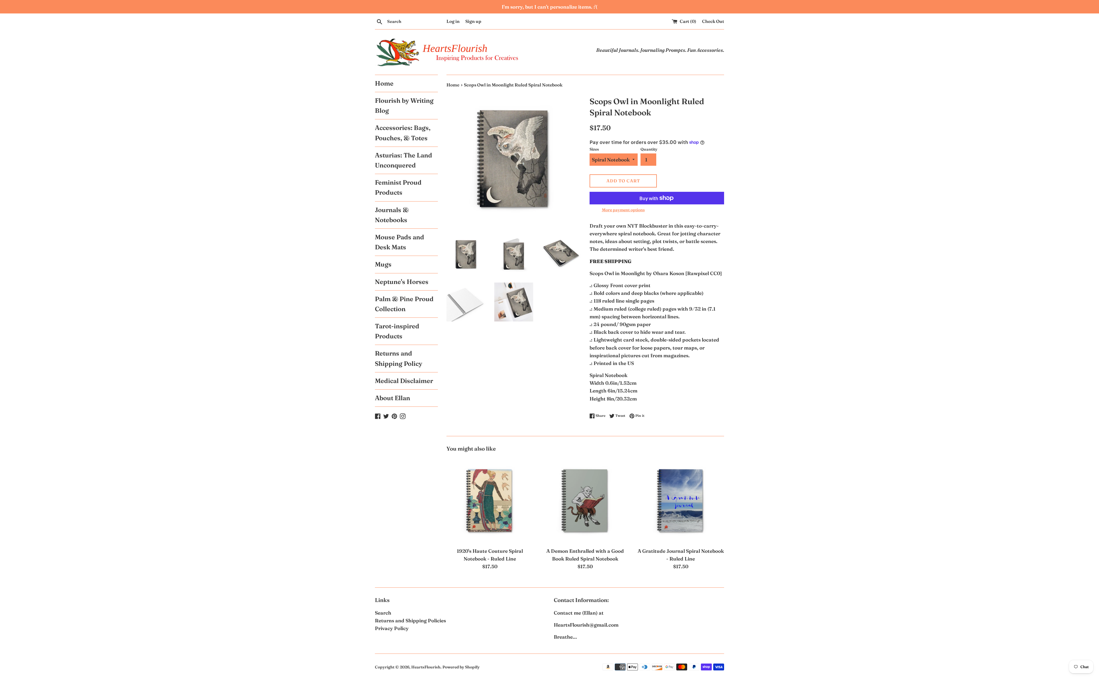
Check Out (713, 21)
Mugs (383, 264)
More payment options (623, 209)
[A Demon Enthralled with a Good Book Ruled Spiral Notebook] (585, 500)
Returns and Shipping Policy (398, 358)
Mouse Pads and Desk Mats (399, 242)
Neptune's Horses (401, 282)
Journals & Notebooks (392, 215)
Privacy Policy (392, 628)
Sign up (473, 21)
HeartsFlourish (425, 667)
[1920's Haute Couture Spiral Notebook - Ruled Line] (489, 500)
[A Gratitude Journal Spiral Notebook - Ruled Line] (680, 500)
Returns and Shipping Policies (410, 620)
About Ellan (392, 398)
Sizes (594, 149)
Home (384, 83)
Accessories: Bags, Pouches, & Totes (402, 133)
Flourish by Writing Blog (404, 105)
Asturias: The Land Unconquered (403, 160)
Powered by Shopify (461, 667)
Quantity (649, 149)
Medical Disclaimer (404, 381)
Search (383, 613)
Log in (453, 21)
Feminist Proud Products (398, 187)
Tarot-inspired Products (397, 331)
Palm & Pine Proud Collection (404, 304)
